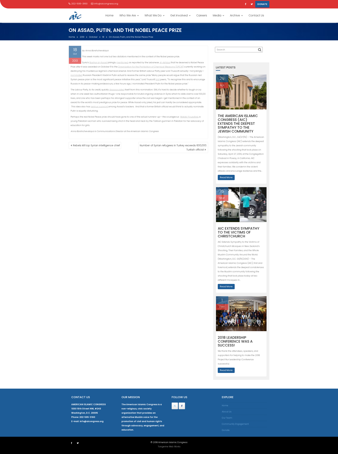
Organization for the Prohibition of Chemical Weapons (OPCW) (151, 66)
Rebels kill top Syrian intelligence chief (96, 145)
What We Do (153, 15)
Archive (235, 15)
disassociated (116, 89)
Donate (226, 430)
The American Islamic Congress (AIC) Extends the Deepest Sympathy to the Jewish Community (238, 123)
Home (109, 15)
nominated (76, 75)
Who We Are (127, 15)
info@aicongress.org (106, 3)
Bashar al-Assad (98, 62)
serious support (99, 106)
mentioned (122, 62)
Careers (201, 15)
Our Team (227, 417)
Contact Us (256, 15)
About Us (226, 411)
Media (217, 15)
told (158, 79)
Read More (226, 177)
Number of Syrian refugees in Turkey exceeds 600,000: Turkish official (173, 147)
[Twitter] (252, 4)
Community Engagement (235, 423)
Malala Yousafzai (189, 116)
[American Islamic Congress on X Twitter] (175, 406)
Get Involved (179, 15)
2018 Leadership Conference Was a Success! (235, 341)
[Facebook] (245, 4)
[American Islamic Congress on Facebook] (182, 406)
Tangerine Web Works (169, 446)
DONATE (262, 4)
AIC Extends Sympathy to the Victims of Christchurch (238, 232)
